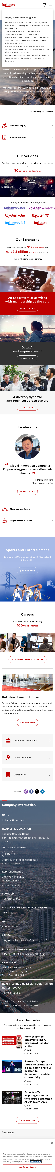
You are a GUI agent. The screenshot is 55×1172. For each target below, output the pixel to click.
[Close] (50, 12)
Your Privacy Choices (27, 1167)
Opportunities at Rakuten (29, 659)
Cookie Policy (35, 1162)
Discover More (28, 1120)
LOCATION (9, 1133)
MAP (9, 854)
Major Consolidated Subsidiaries (21, 1001)
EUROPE (31, 180)
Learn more (29, 571)
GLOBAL (23, 189)
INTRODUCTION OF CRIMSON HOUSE (21, 860)
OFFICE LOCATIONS (13, 864)
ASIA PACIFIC (44, 186)
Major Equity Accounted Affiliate (21, 1005)
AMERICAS (7, 187)
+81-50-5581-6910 (17, 847)
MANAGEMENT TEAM (13, 885)
